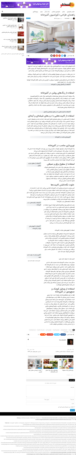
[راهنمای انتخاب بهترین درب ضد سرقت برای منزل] (21, 41)
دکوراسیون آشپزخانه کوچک (66, 315)
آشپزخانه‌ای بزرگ (54, 66)
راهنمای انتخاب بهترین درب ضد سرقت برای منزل (10, 39)
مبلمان (63, 12)
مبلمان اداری (21, 54)
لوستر (41, 12)
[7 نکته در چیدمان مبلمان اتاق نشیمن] (35, 364)
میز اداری (9, 54)
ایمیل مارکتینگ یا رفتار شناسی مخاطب (64, 351)
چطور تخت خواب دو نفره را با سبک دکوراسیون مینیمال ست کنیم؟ (9, 46)
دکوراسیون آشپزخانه (56, 329)
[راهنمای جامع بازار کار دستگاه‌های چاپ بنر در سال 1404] (21, 19)
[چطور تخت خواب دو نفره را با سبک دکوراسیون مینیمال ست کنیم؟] (21, 48)
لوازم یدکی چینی (15, 54)
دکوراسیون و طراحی (56, 12)
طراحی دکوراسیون (70, 12)
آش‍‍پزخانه (70, 329)
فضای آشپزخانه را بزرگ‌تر (54, 216)
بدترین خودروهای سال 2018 (34, 351)
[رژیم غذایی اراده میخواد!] (66, 364)
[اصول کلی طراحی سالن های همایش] (21, 34)
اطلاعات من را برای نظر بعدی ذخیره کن (66, 407)
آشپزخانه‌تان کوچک (61, 295)
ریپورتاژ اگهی (35, 12)
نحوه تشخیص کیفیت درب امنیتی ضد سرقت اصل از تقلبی (10, 25)
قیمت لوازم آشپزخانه (32, 329)
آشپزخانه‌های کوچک (57, 205)
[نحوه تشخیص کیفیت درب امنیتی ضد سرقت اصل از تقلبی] (21, 26)
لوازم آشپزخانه (72, 331)
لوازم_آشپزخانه (66, 331)
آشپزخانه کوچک (32, 80)
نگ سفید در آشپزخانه (38, 98)
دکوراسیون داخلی (48, 329)
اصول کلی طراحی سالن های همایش (9, 32)
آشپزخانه (68, 76)
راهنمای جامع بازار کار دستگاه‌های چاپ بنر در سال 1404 (10, 18)
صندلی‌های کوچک (55, 317)
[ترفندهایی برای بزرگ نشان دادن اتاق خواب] (50, 364)
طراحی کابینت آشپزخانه (40, 329)
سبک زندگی (47, 12)
